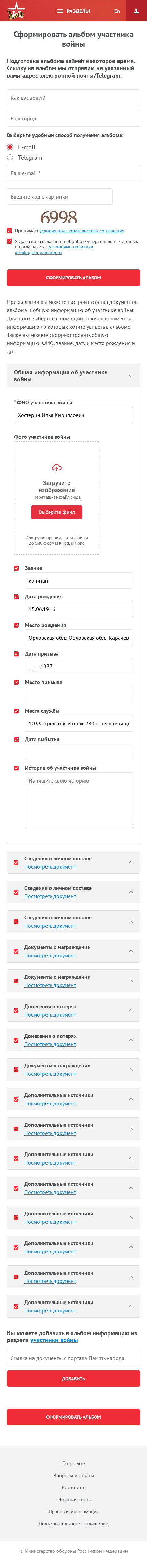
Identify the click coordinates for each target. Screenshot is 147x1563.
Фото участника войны (42, 436)
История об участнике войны (60, 767)
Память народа (16, 11)
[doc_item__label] (16, 862)
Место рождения (45, 624)
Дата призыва (42, 653)
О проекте (73, 1463)
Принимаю (69, 230)
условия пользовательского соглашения (81, 230)
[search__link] (73, 1358)
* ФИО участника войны (43, 402)
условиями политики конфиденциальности (54, 249)
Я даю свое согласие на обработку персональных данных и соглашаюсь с (76, 246)
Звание (33, 567)
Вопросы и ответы (73, 1475)
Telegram (30, 157)
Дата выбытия (42, 739)
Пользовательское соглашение (73, 1523)
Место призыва (43, 682)
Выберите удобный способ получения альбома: (65, 134)
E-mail (26, 147)
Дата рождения (44, 596)
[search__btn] (73, 1378)
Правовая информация (74, 1511)
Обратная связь (73, 1499)
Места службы (42, 710)
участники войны (54, 1340)
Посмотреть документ (50, 866)
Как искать (73, 1487)
